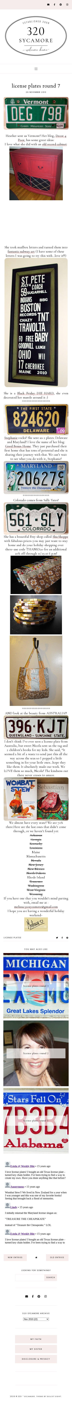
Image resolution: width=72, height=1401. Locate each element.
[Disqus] (36, 1202)
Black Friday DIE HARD (35, 393)
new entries (15, 1257)
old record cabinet (54, 144)
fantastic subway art (21, 252)
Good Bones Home (18, 446)
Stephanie (11, 438)
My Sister (36, 1349)
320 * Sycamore (26, 1396)
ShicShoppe (60, 537)
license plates (12, 937)
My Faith (36, 1339)
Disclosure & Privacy (36, 1359)
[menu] (36, 68)
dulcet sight (54, 1396)
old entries (57, 1257)
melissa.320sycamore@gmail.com (36, 907)
